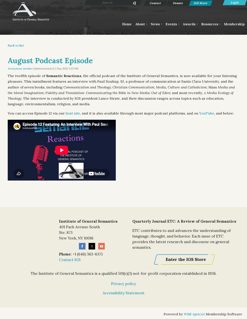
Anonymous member (20, 68)
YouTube (206, 113)
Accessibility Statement (124, 293)
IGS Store (200, 3)
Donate (178, 3)
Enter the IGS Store (186, 259)
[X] (92, 246)
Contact (155, 3)
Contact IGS (70, 259)
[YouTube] (101, 246)
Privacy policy (123, 283)
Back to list (16, 45)
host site (73, 113)
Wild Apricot (194, 314)
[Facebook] (82, 246)
